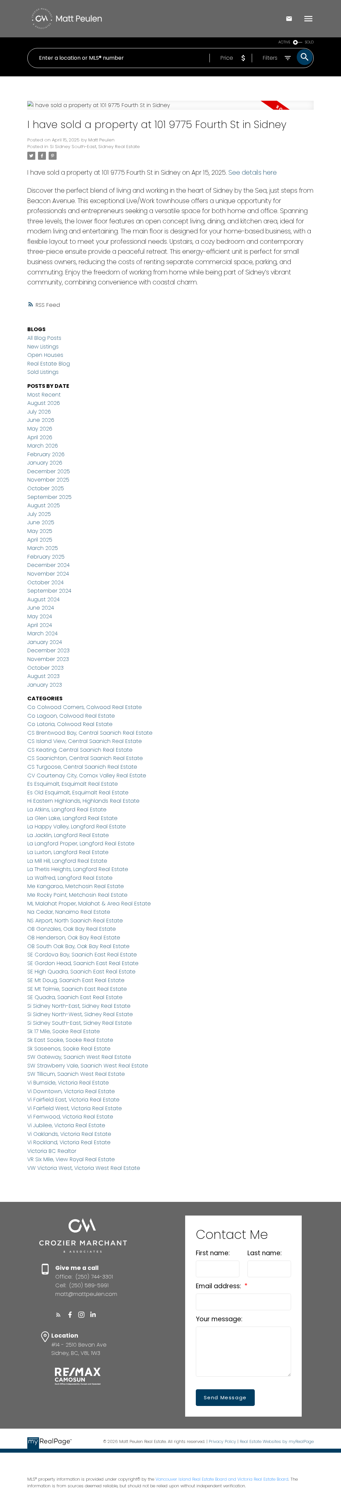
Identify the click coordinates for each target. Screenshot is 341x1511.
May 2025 (39, 531)
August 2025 (43, 505)
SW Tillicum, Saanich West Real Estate (76, 1074)
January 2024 (44, 642)
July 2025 (39, 514)
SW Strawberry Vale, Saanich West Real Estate (87, 1065)
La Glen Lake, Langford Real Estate (72, 818)
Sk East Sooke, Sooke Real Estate (70, 1040)
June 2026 (40, 420)
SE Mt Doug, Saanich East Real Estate (76, 980)
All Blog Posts (44, 338)
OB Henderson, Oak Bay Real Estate (73, 937)
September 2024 (49, 591)
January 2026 (44, 463)
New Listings (43, 346)
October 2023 (45, 668)
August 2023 (43, 676)
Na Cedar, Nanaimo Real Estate (68, 912)
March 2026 (42, 446)
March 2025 (42, 548)
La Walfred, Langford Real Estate (70, 878)
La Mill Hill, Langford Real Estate (67, 861)
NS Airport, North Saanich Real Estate (75, 920)
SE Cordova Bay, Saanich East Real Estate (82, 954)
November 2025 (48, 480)
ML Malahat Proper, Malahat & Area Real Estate (89, 903)
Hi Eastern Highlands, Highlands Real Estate (83, 801)
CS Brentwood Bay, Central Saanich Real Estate (90, 733)
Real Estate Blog (48, 363)
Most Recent (44, 395)
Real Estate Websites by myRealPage (277, 1441)
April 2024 (39, 625)
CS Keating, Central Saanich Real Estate (80, 750)
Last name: (264, 1253)
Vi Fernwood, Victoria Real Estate (70, 1116)
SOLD (309, 42)
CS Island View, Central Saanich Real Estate (84, 741)
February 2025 (46, 557)
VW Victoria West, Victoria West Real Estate (83, 1168)
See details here (252, 172)
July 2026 (39, 412)
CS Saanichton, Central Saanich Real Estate (85, 758)
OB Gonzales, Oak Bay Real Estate (71, 929)
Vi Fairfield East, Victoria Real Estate (73, 1099)
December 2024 (48, 565)
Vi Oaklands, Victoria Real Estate (69, 1134)
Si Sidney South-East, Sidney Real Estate (95, 146)
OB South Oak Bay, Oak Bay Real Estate (78, 946)
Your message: (219, 1319)
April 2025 (39, 540)
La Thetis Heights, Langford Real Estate (77, 869)
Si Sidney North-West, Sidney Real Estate (80, 1014)
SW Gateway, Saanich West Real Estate (79, 1057)
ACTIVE (284, 42)
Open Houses (45, 355)
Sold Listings (43, 372)
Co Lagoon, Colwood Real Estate (71, 716)
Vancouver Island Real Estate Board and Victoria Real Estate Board (222, 1479)
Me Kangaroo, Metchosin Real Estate (75, 886)
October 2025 (45, 488)
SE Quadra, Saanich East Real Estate (75, 997)
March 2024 (42, 633)
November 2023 (48, 659)
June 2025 (40, 522)
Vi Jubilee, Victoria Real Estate (66, 1125)
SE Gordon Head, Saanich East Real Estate (83, 963)
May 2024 (39, 616)
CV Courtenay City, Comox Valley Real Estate (86, 775)
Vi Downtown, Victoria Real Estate (71, 1091)
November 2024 (48, 574)
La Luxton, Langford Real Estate (68, 852)
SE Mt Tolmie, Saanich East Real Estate (77, 989)
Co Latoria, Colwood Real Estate (70, 724)
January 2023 (44, 685)
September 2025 (49, 497)
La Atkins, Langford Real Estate (67, 809)
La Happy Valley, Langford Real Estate (76, 826)
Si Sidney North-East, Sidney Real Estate (79, 1006)
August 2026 (43, 403)
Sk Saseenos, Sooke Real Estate (69, 1048)
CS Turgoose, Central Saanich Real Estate (82, 767)
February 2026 (46, 454)
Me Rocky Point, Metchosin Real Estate (77, 895)
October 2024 (45, 582)
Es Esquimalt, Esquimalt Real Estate (72, 784)
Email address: (219, 1286)
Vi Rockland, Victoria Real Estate (69, 1142)
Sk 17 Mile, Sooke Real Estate (63, 1031)
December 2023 (48, 650)
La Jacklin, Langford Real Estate (68, 835)
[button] (58, 1315)
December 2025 (48, 471)
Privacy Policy (222, 1441)
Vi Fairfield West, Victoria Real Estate (74, 1108)
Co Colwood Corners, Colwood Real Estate (84, 707)
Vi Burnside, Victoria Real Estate (68, 1082)
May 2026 (39, 429)
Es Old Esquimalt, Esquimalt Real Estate (78, 792)
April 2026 (39, 437)
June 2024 (40, 608)
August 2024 (43, 599)
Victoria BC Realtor (51, 1151)
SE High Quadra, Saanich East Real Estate (81, 971)
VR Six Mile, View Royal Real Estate (71, 1159)
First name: (213, 1253)
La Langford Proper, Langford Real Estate (81, 843)
